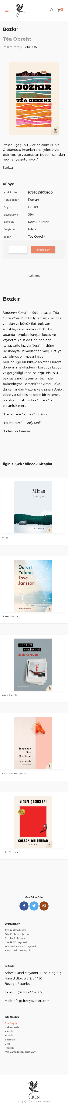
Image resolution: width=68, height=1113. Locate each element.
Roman (33, 200)
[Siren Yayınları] (20, 10)
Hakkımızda (12, 1027)
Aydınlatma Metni (15, 930)
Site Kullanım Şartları (17, 934)
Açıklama (34, 275)
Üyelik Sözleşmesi (16, 942)
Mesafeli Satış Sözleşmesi (20, 946)
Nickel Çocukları (10, 852)
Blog (8, 1043)
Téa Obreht (17, 39)
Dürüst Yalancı (10, 616)
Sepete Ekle (43, 249)
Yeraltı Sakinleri (10, 694)
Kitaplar (10, 1031)
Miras (5, 537)
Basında (10, 1039)
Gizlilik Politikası (15, 938)
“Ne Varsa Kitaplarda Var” (20, 1052)
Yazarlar (10, 1035)
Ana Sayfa (11, 1023)
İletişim (9, 1047)
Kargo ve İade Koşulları (19, 950)
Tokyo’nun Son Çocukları (15, 773)
